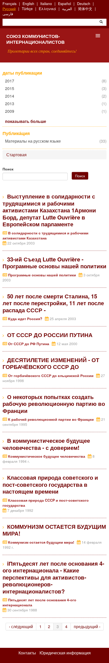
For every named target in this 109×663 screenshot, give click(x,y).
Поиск (8, 168)
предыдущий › (87, 626)
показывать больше (25, 121)
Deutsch (83, 3)
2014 (11, 96)
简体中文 (85, 8)
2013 (11, 103)
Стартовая (16, 155)
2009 (11, 111)
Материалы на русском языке (34, 141)
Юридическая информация (65, 652)
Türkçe (27, 8)
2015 (11, 88)
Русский (9, 8)
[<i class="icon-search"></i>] (101, 22)
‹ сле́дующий (21, 626)
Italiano (46, 3)
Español (64, 3)
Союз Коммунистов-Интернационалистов (35, 39)
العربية (67, 8)
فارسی (8, 13)
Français (9, 3)
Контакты (27, 652)
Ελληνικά (47, 8)
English (28, 3)
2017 (11, 81)
